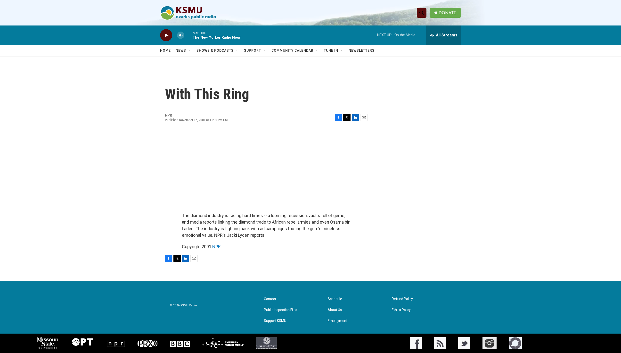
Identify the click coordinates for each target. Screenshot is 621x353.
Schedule (335, 299)
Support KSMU (275, 321)
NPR (216, 246)
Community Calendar (292, 50)
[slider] (188, 35)
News (181, 50)
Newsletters (362, 50)
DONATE (447, 12)
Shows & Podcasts (215, 50)
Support (252, 50)
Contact (270, 299)
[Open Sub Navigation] (190, 50)
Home (165, 50)
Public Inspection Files (280, 310)
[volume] (181, 35)
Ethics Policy (401, 310)
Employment (337, 321)
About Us (335, 310)
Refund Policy (402, 299)
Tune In (331, 50)
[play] (166, 35)
